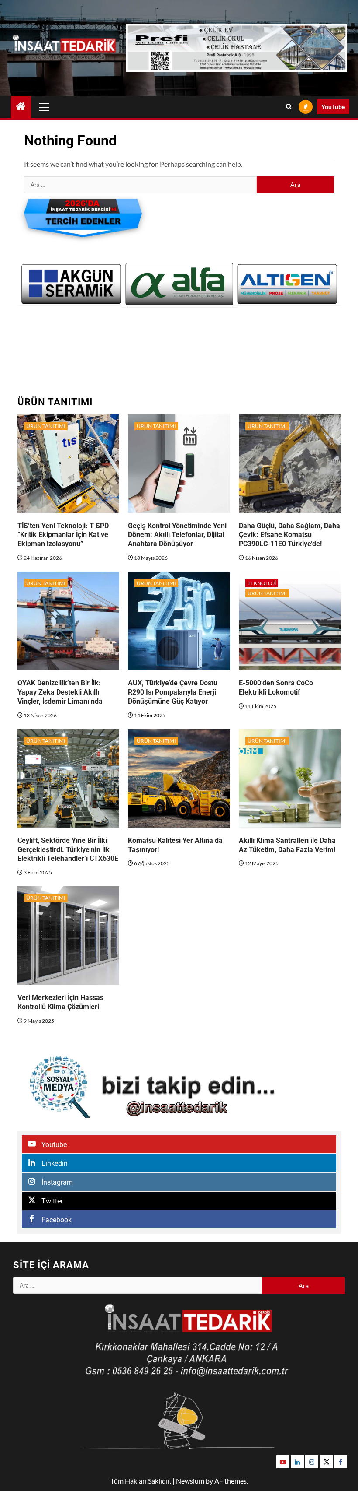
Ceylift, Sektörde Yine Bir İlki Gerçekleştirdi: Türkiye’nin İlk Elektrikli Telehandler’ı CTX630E (67, 849)
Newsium (190, 1481)
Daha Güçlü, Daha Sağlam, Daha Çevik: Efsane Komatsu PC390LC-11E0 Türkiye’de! (289, 535)
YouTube (333, 106)
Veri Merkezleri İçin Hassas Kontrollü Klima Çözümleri (60, 1002)
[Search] (288, 106)
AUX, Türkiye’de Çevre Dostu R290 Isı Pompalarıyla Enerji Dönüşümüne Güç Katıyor (172, 692)
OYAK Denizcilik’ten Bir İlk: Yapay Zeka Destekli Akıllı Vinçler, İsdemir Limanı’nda (60, 692)
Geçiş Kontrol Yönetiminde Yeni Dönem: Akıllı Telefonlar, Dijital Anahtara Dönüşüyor (177, 535)
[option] (71, 284)
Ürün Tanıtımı (45, 426)
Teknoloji (262, 583)
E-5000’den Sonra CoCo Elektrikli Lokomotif (276, 687)
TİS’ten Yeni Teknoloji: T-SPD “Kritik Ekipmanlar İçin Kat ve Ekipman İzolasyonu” (63, 535)
